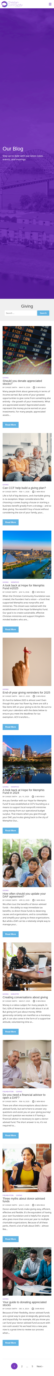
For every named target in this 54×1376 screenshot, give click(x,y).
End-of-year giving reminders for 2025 (26, 692)
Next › (40, 1366)
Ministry (15, 994)
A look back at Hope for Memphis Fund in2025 (23, 587)
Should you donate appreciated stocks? (22, 382)
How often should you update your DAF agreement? (24, 895)
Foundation (8, 1091)
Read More (10, 425)
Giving (6, 378)
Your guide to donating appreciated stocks (25, 1304)
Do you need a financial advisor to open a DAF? (24, 1096)
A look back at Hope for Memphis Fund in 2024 (23, 791)
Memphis (15, 582)
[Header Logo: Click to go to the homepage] (15, 4)
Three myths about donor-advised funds (24, 1200)
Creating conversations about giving (25, 997)
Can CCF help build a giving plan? (24, 488)
